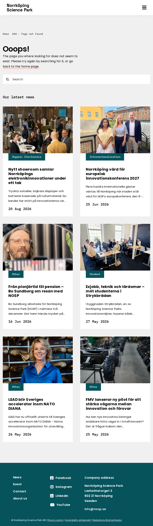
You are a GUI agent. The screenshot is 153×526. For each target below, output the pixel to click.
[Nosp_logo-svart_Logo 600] (20, 3)
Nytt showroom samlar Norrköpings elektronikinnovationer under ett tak (37, 176)
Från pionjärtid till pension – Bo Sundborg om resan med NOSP (36, 291)
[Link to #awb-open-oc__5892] (144, 7)
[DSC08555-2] (38, 108)
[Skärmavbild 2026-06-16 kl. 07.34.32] (38, 225)
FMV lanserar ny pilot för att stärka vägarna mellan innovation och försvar (113, 404)
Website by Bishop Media (107, 520)
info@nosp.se (95, 509)
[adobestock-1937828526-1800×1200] (115, 338)
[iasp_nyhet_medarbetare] (115, 108)
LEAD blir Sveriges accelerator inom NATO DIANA (31, 404)
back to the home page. (21, 66)
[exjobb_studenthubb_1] (115, 225)
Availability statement (78, 520)
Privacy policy (55, 520)
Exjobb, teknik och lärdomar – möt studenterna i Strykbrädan (115, 291)
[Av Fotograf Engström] (38, 338)
